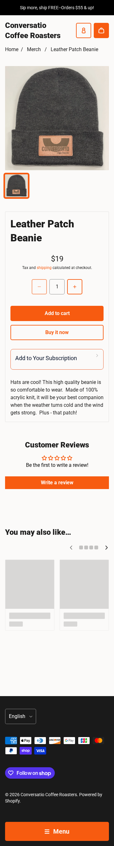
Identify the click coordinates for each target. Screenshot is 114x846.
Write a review (57, 483)
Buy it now (57, 332)
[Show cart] (101, 30)
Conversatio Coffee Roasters (49, 794)
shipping (44, 267)
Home (11, 49)
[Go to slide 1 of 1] (16, 185)
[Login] (83, 30)
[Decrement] (39, 286)
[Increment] (74, 286)
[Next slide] (106, 547)
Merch (34, 49)
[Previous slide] (71, 547)
